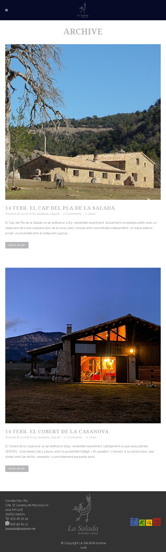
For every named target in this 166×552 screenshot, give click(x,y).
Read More (17, 245)
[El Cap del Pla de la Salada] (83, 122)
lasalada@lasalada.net (20, 529)
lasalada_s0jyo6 (48, 214)
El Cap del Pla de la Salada (72, 207)
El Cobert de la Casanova (69, 431)
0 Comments (72, 214)
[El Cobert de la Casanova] (83, 345)
